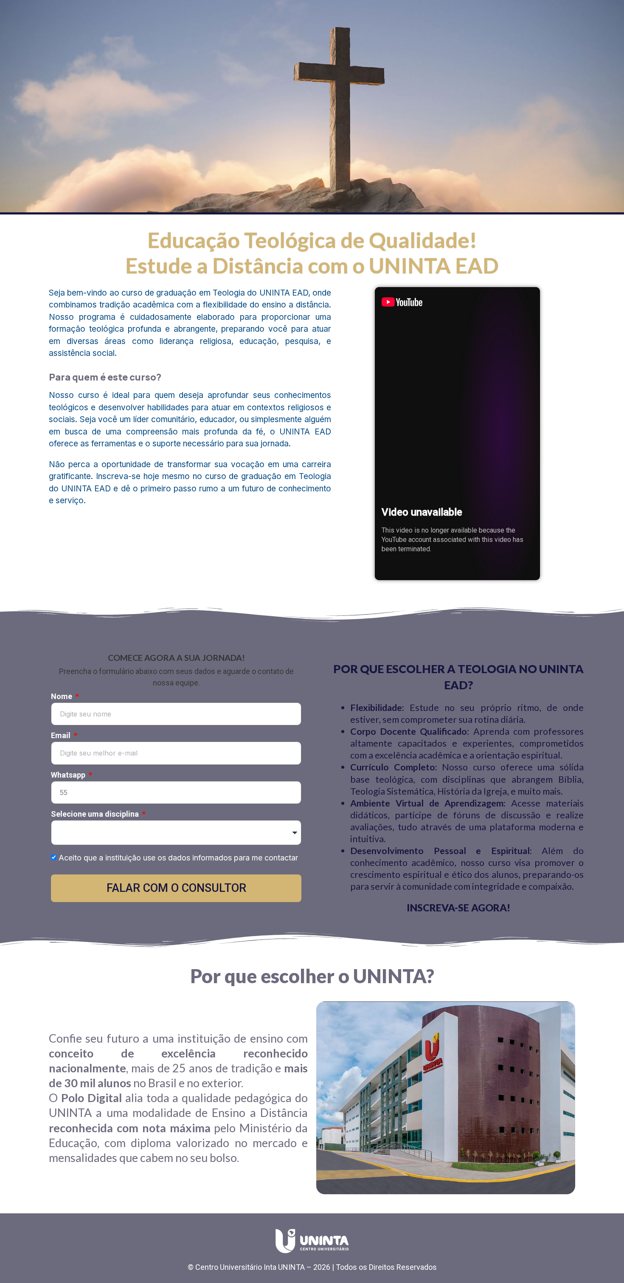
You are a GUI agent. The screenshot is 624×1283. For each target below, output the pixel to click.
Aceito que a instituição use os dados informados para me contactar (178, 857)
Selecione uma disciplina (96, 814)
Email (61, 736)
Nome (62, 697)
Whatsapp (69, 775)
